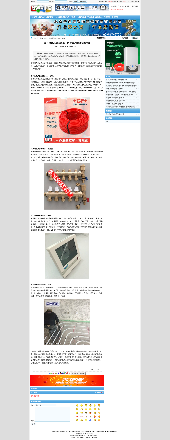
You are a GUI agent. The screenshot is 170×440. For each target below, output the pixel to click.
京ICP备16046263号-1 (91, 436)
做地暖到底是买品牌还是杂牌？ (115, 101)
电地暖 (73, 17)
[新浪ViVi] (67, 373)
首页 (43, 38)
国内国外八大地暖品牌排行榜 (115, 98)
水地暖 (79, 17)
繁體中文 (128, 6)
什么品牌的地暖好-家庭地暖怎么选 (116, 80)
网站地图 (135, 6)
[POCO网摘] (65, 373)
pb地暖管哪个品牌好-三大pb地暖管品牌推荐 (119, 95)
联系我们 (115, 17)
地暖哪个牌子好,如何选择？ (114, 104)
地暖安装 (49, 17)
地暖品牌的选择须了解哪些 (114, 89)
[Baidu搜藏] (58, 373)
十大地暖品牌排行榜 (61, 17)
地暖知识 (94, 17)
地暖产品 (86, 17)
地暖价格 (42, 17)
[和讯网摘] (69, 373)
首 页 (35, 17)
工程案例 (107, 17)
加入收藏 (121, 6)
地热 (100, 17)
